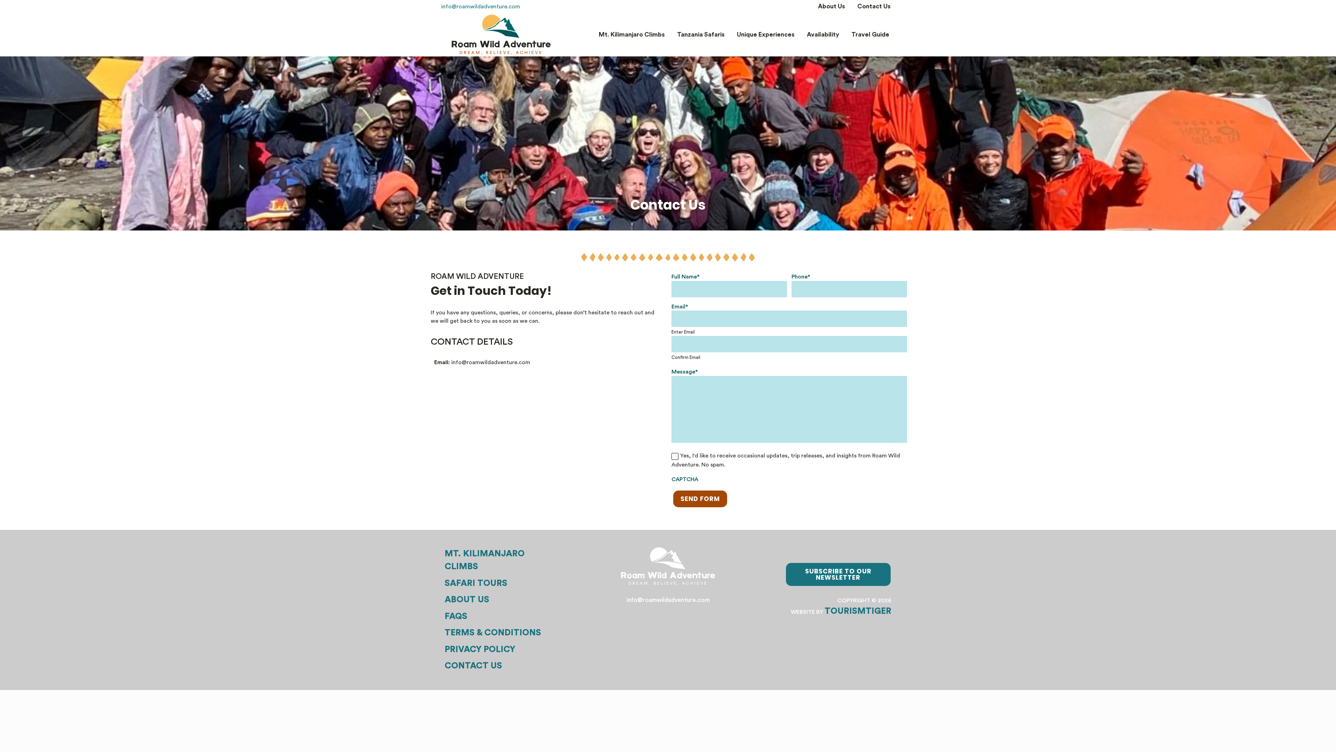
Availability (823, 34)
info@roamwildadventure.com (480, 6)
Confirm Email (685, 357)
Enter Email (683, 332)
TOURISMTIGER (858, 611)
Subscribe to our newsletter (838, 574)
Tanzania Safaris (701, 34)
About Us (831, 6)
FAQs (456, 616)
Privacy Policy (480, 649)
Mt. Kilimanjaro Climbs (632, 34)
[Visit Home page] (501, 35)
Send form (700, 498)
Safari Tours (476, 583)
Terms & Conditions (493, 632)
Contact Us (874, 6)
